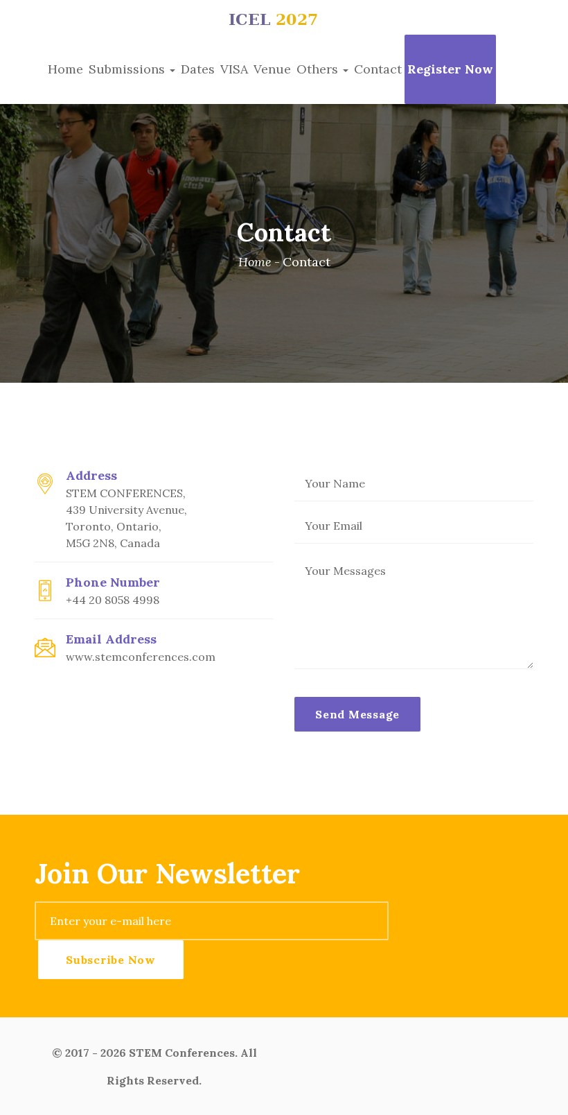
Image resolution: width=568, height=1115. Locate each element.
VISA (234, 69)
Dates (198, 69)
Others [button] (318, 69)
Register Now (450, 69)
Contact (378, 69)
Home (65, 69)
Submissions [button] (128, 69)
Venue (272, 69)
